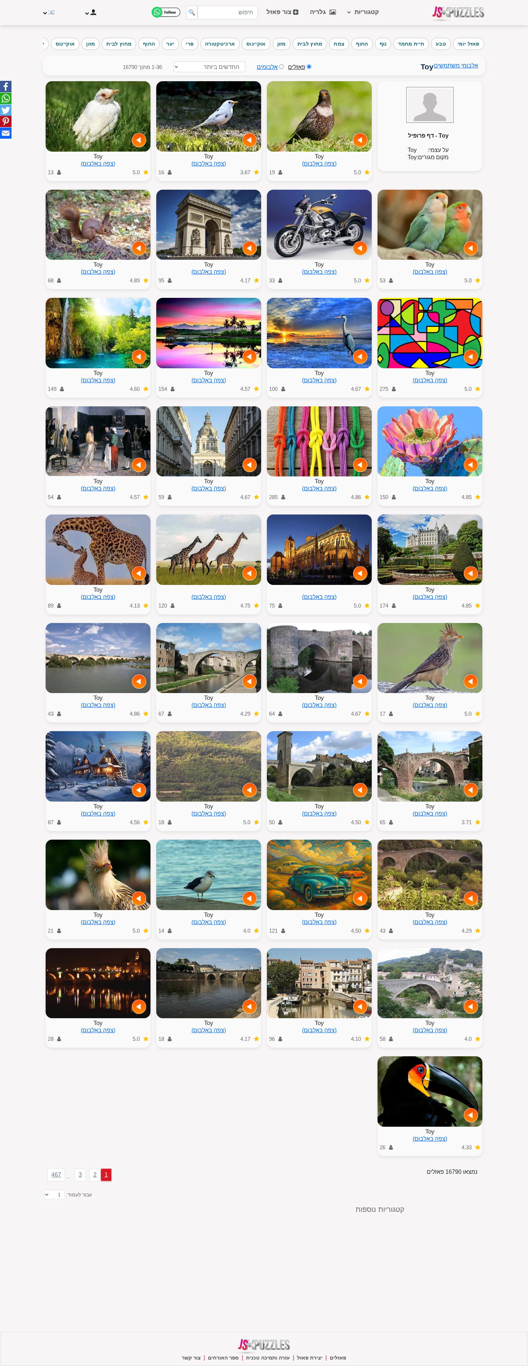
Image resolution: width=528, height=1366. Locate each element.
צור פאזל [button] (280, 12)
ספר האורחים (223, 1358)
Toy (319, 156)
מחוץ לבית (310, 44)
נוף (383, 44)
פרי (190, 44)
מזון (281, 44)
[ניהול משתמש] (90, 12)
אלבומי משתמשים (456, 66)
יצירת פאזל (310, 1358)
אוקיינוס (255, 44)
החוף (362, 44)
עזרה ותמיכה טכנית (268, 1358)
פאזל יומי (469, 44)
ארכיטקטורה (220, 44)
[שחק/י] (360, 140)
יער (170, 44)
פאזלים (338, 1358)
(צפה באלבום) (319, 164)
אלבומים (267, 67)
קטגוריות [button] (365, 12)
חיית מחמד (411, 44)
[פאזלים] (458, 13)
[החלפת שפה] (49, 12)
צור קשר (191, 1358)
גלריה (319, 12)
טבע (441, 44)
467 (56, 1175)
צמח (339, 44)
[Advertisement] (148, 1256)
